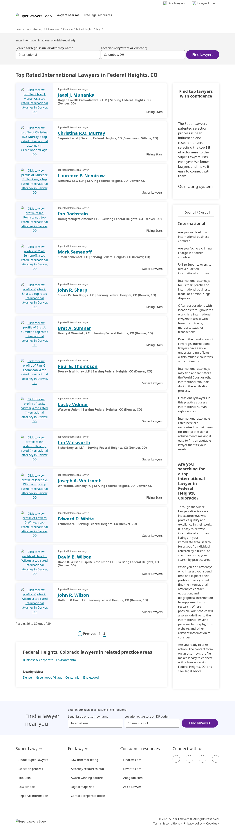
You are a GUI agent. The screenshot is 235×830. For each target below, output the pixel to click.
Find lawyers (202, 54)
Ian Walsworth (74, 442)
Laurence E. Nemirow (81, 175)
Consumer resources (140, 748)
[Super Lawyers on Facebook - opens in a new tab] (176, 759)
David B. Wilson (75, 557)
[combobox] (58, 54)
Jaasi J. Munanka (76, 95)
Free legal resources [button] (98, 15)
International (52, 29)
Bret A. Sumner (74, 328)
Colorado (68, 29)
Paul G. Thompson (77, 366)
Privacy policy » (194, 823)
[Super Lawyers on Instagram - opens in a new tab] (189, 759)
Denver (28, 677)
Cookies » (212, 823)
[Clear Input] (95, 54)
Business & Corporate (38, 660)
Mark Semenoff (75, 252)
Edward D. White (76, 519)
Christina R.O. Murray (81, 133)
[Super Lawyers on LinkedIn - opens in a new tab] (215, 759)
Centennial (72, 677)
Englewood (91, 677)
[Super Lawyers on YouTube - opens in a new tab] (202, 759)
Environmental (66, 660)
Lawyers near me (67, 15)
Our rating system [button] (195, 186)
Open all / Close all (197, 212)
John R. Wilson (73, 595)
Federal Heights (84, 29)
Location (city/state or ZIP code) (124, 48)
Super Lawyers (29, 748)
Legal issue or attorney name (88, 717)
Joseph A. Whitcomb (80, 481)
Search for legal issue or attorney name (44, 48)
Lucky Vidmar (73, 404)
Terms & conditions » (167, 823)
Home (19, 29)
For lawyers (78, 748)
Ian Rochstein (73, 214)
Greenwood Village (49, 677)
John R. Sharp (72, 290)
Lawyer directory (34, 29)
